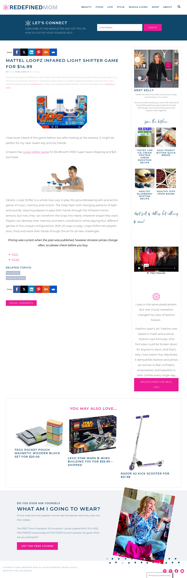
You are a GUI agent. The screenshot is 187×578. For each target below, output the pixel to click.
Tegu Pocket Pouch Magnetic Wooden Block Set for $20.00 (37, 453)
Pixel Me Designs (23, 571)
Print (15, 254)
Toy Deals (35, 72)
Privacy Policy (69, 567)
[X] (24, 52)
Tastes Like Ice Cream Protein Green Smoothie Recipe (145, 156)
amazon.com (36, 84)
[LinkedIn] (31, 52)
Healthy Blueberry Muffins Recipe (145, 195)
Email (15, 259)
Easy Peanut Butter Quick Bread (166, 153)
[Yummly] (46, 52)
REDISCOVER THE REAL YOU (156, 384)
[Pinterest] (38, 52)
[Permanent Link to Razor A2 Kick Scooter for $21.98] (143, 470)
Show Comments (21, 303)
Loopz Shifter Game (36, 152)
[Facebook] (16, 52)
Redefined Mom (30, 7)
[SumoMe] (53, 52)
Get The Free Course (37, 546)
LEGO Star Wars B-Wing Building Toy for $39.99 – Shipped (90, 462)
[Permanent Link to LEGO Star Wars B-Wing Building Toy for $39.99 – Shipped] (93, 454)
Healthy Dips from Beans (166, 192)
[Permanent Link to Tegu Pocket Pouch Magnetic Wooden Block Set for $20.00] (40, 446)
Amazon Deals (16, 278)
